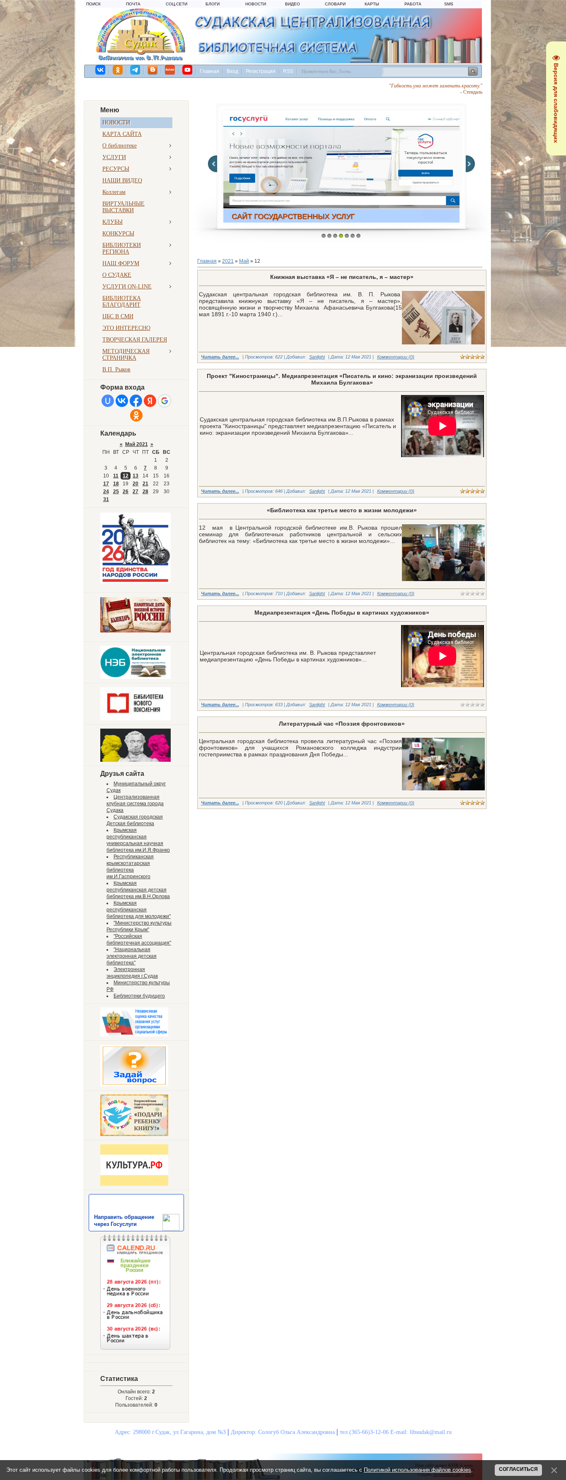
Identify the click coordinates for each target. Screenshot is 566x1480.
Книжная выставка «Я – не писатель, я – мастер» (342, 277)
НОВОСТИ (255, 4)
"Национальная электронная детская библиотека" (131, 956)
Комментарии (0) (395, 356)
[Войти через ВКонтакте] (122, 401)
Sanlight (317, 356)
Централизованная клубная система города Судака (135, 803)
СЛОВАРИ (335, 4)
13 (135, 476)
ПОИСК (93, 4)
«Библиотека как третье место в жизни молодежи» (342, 510)
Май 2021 (136, 444)
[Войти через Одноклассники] (136, 415)
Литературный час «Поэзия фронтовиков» (342, 723)
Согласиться (518, 1469)
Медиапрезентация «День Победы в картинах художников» (341, 612)
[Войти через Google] (164, 400)
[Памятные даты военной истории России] (135, 631)
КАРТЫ (372, 4)
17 (106, 484)
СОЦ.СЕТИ (176, 4)
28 (145, 491)
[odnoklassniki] (118, 70)
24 (106, 491)
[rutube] (170, 70)
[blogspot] (153, 70)
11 (116, 476)
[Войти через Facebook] (136, 401)
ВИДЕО (292, 4)
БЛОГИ (213, 4)
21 (145, 484)
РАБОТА (412, 4)
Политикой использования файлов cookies (417, 1470)
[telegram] (135, 70)
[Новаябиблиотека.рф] (135, 719)
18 (116, 484)
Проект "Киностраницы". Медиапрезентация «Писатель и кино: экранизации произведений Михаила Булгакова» (342, 379)
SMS (448, 4)
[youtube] (187, 70)
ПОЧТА (133, 4)
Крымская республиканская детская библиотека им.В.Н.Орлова (138, 889)
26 (125, 491)
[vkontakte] (100, 70)
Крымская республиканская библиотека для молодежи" (138, 909)
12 (125, 476)
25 (116, 491)
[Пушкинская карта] (135, 760)
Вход (232, 71)
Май (244, 261)
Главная (209, 71)
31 (106, 499)
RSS (288, 71)
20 (135, 484)
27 (135, 491)
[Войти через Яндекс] (150, 401)
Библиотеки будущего (139, 996)
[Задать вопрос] (134, 1085)
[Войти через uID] (108, 401)
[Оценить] (134, 1035)
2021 (228, 261)
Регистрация (261, 71)
